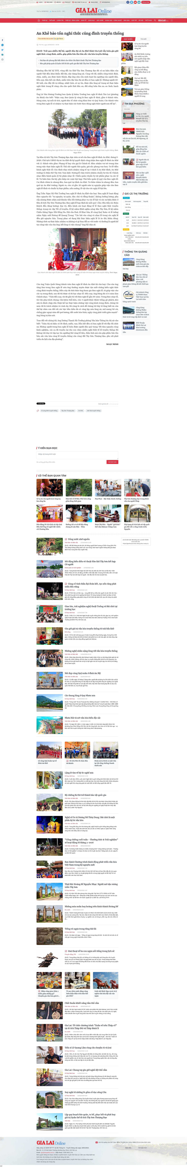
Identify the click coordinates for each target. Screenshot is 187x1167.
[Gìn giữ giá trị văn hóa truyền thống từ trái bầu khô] (50, 598)
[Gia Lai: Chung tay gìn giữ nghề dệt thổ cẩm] (50, 1040)
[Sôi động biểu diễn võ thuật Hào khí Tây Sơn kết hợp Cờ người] (50, 531)
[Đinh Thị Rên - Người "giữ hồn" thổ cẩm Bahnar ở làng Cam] (108, 476)
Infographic (106, 2)
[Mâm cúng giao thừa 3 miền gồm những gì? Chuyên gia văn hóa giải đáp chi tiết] (49, 943)
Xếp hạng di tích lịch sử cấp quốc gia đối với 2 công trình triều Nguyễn (137, 489)
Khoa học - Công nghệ (113, 20)
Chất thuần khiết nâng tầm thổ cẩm (82, 966)
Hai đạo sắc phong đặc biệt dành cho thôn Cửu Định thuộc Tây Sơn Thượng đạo (70, 60)
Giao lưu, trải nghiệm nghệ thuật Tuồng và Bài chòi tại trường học (91, 570)
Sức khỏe (100, 20)
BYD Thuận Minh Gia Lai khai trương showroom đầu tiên (135, 327)
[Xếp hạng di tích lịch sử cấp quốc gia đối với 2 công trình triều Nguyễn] (137, 476)
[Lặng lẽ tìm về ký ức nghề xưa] (50, 742)
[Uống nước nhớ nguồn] (50, 509)
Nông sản (126, 198)
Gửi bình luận (112, 424)
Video (40, 2)
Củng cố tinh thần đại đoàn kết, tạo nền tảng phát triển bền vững (90, 548)
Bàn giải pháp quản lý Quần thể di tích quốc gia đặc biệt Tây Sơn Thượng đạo (69, 63)
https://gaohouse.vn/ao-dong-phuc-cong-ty (135, 506)
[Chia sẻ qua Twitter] (2, 49)
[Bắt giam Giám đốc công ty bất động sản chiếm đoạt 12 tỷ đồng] (127, 70)
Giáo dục (91, 20)
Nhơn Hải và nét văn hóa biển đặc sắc (83, 680)
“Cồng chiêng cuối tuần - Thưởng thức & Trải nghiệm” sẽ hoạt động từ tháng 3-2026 (91, 803)
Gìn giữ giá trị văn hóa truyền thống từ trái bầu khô (89, 591)
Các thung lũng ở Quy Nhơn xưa (80, 658)
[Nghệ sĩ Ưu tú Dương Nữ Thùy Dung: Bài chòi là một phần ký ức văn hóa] (50, 787)
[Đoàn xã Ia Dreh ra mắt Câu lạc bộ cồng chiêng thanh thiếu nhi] (105, 712)
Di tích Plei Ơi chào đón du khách (77, 724)
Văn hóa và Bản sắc (71, 505)
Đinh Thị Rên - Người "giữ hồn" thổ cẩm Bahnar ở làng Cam (107, 488)
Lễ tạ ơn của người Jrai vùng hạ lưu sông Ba (142, 46)
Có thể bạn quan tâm (52, 438)
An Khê (80, 373)
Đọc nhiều (128, 39)
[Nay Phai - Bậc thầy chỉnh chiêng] (108, 450)
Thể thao (148, 20)
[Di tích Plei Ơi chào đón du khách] (77, 712)
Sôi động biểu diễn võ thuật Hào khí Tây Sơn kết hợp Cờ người (90, 525)
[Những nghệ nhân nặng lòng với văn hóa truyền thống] (50, 621)
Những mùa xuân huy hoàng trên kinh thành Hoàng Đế (91, 869)
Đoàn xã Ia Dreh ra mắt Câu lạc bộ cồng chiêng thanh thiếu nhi (105, 725)
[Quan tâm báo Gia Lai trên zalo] (131, 2)
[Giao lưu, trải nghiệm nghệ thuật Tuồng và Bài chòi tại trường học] (50, 576)
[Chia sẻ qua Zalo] (2, 45)
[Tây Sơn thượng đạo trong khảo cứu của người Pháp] (137, 450)
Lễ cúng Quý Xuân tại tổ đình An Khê (47, 724)
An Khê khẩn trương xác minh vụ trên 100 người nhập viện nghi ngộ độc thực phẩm (135, 58)
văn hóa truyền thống (93, 373)
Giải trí (134, 20)
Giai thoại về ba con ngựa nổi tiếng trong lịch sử (90, 914)
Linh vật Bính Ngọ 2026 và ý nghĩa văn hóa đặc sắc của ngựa (106, 956)
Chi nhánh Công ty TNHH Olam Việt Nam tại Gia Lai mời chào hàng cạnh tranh (136, 297)
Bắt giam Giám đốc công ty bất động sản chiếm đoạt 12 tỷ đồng (142, 70)
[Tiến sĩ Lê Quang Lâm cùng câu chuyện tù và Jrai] (50, 1017)
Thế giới (52, 20)
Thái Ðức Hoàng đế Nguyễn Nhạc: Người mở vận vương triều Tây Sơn (91, 848)
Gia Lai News (163, 20)
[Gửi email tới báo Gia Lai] (139, 2)
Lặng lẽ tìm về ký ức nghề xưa (79, 735)
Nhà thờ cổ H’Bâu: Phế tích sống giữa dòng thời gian (78, 462)
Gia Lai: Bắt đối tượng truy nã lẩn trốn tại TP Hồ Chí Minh (141, 81)
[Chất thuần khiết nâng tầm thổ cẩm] (50, 973)
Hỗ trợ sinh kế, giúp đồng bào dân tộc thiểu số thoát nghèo (142, 150)
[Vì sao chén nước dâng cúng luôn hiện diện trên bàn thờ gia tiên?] (77, 943)
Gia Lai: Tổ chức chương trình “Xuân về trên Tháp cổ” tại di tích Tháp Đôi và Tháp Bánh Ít (91, 989)
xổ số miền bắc (127, 502)
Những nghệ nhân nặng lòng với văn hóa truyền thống (91, 613)
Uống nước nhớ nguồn (78, 502)
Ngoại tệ (126, 213)
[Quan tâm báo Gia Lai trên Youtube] (135, 2)
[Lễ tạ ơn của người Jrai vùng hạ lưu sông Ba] (127, 46)
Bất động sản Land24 (138, 502)
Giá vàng (126, 229)
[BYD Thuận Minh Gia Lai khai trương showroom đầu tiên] (129, 325)
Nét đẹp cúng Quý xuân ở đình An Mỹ (83, 636)
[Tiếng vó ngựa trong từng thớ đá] (50, 899)
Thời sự (44, 20)
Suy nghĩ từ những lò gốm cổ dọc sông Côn (85, 1055)
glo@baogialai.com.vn (47, 1115)
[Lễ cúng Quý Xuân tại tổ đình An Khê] (49, 712)
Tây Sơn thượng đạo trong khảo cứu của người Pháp (136, 462)
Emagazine (94, 2)
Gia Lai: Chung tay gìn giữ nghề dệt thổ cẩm (86, 1032)
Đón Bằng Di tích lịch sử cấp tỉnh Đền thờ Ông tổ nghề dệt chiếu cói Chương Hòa (49, 489)
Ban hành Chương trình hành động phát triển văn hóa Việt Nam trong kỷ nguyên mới (91, 826)
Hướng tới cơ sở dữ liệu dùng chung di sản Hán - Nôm (77, 488)
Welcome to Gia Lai (80, 2)
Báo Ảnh (49, 2)
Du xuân (68, 872)
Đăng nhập (145, 2)
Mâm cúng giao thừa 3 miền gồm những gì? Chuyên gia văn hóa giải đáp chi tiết (49, 956)
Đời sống (68, 594)
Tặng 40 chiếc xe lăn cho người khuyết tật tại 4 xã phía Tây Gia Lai (136, 118)
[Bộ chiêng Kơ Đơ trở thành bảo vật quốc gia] (50, 765)
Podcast (68, 2)
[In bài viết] (2, 59)
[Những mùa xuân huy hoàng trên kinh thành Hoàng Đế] (50, 876)
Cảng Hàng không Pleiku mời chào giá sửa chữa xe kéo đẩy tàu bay (136, 264)
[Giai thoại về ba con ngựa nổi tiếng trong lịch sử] (50, 921)
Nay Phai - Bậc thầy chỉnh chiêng (108, 461)
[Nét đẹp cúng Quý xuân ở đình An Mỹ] (50, 643)
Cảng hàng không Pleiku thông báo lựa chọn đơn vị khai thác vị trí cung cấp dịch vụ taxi (136, 312)
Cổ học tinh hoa (70, 552)
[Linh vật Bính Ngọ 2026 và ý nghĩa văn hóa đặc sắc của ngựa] (105, 943)
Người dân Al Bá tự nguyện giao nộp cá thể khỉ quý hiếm (142, 163)
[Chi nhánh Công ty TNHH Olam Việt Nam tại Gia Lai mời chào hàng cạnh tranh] (129, 295)
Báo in (59, 2)
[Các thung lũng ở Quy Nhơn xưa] (50, 665)
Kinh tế (83, 20)
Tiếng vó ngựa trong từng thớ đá (80, 891)
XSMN (147, 502)
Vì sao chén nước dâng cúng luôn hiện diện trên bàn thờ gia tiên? (77, 956)
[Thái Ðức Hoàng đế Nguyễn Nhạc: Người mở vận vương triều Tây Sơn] (50, 854)
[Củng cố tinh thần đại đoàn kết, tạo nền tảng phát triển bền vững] (50, 554)
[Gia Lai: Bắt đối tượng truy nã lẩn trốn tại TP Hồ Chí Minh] (127, 81)
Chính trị (60, 20)
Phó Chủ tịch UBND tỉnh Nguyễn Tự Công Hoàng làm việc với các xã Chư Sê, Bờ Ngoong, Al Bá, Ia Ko (136, 135)
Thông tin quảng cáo (135, 253)
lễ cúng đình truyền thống (49, 373)
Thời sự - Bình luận (72, 20)
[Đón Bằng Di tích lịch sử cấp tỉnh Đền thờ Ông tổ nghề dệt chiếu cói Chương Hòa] (50, 476)
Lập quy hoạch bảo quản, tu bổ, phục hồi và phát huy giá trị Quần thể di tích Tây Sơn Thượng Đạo (90, 1078)
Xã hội (141, 20)
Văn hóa (126, 20)
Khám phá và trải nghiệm (73, 530)
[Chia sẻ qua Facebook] (2, 40)
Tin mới (143, 39)
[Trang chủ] (39, 20)
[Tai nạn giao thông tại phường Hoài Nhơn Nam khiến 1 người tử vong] (127, 92)
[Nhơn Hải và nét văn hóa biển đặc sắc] (50, 688)
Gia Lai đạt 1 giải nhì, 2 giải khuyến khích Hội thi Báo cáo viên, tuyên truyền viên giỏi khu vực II (136, 178)
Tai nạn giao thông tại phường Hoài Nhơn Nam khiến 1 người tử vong (142, 92)
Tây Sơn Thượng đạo (67, 373)
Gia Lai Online (51, 1105)
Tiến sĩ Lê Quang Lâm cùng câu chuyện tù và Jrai (88, 1010)
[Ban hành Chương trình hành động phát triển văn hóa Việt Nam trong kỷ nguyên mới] (50, 832)
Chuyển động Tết (70, 917)
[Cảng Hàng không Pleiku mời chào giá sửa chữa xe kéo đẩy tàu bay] (129, 262)
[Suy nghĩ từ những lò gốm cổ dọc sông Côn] (50, 1062)
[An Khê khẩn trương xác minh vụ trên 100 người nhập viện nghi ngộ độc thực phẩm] (127, 57)
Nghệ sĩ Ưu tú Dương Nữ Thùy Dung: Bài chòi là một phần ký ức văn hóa (90, 781)
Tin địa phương (134, 103)
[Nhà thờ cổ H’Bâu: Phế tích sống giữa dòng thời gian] (79, 450)
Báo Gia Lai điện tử (93, 11)
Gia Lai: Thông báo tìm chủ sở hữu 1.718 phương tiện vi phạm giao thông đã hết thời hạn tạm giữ (135, 280)
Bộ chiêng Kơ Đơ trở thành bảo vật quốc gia (85, 757)
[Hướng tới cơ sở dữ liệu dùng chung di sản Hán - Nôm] (79, 476)
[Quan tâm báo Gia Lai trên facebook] (127, 2)
